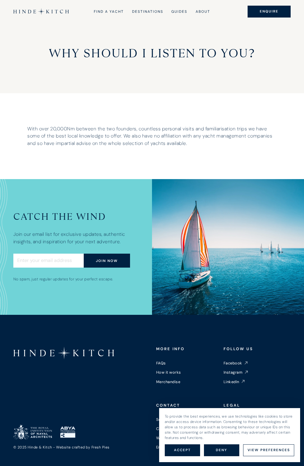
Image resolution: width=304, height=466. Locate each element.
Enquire (269, 11)
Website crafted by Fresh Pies (83, 447)
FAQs (161, 363)
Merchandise (168, 381)
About (203, 11)
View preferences (269, 450)
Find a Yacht (109, 11)
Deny (221, 450)
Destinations (147, 11)
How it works (168, 372)
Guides (179, 11)
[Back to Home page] (63, 353)
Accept (182, 450)
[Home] (41, 11)
